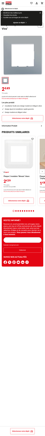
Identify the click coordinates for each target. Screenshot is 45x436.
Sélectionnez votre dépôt (20, 118)
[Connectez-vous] (36, 3)
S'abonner (22, 250)
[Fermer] (40, 13)
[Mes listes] (31, 3)
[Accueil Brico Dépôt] (8, 3)
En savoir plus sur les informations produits (22, 126)
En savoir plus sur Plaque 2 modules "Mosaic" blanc (18, 171)
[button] (13, 211)
